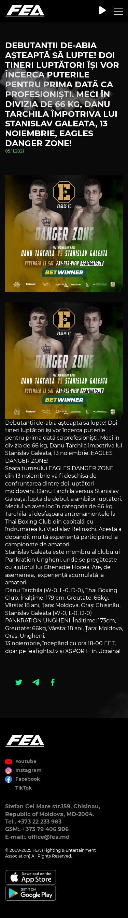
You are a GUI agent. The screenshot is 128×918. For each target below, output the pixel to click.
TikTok (23, 788)
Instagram (28, 770)
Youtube (26, 761)
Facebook (27, 779)
